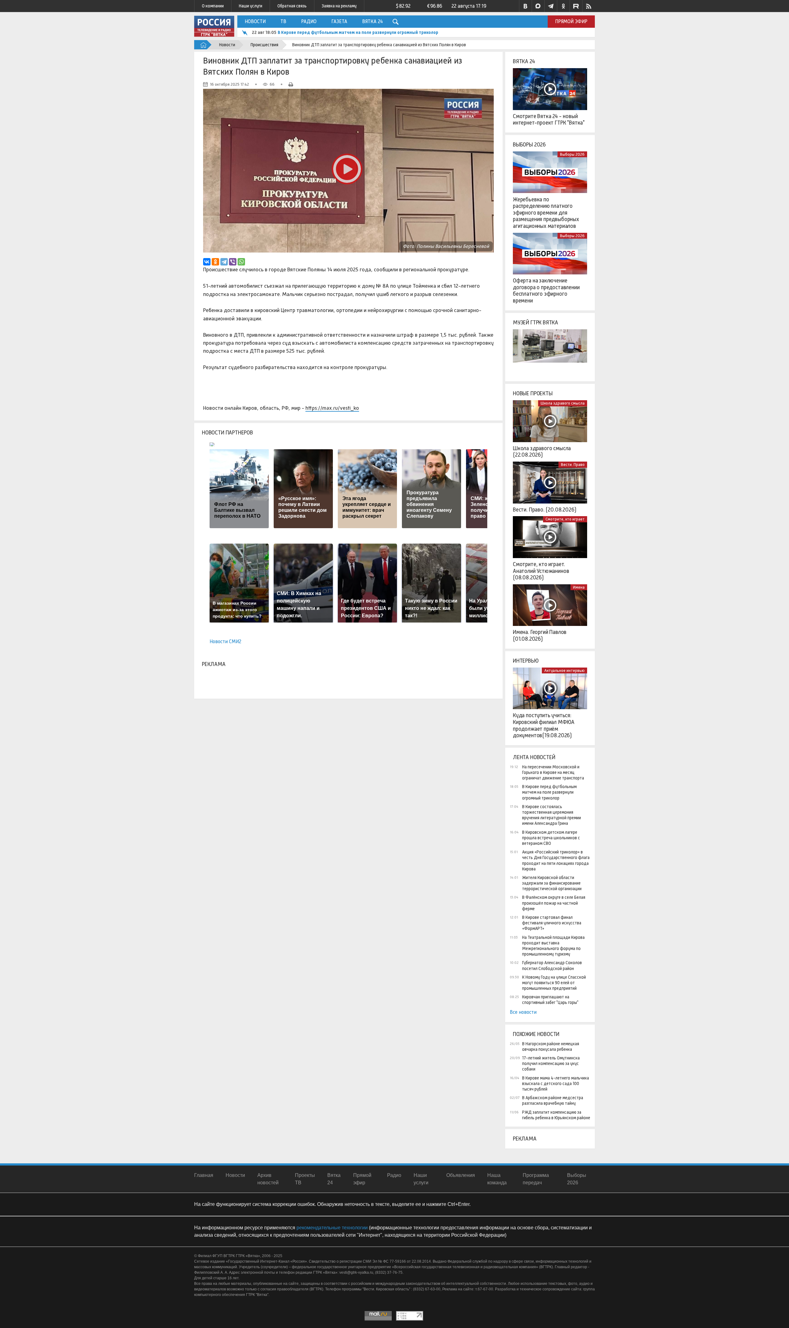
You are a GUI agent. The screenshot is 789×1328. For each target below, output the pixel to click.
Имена (579, 587)
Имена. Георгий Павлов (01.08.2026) (539, 635)
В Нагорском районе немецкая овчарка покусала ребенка (550, 1046)
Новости (255, 21)
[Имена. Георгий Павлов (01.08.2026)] (550, 605)
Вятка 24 (372, 21)
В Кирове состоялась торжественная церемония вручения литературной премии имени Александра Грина (386, 32)
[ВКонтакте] (207, 261)
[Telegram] (224, 261)
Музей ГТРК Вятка (535, 322)
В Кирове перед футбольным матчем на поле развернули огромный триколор (549, 792)
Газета (339, 21)
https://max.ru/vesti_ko (332, 408)
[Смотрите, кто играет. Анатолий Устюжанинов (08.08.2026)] (550, 537)
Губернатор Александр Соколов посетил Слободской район (552, 965)
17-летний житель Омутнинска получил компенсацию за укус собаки (551, 1063)
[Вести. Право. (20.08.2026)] (550, 483)
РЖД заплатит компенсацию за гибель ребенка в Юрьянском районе (556, 1115)
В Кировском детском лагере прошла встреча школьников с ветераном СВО (551, 838)
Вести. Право (573, 464)
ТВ (283, 21)
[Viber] (232, 261)
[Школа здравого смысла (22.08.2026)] (550, 421)
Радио (309, 21)
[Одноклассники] (215, 261)
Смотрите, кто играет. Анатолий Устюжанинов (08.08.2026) (541, 571)
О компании (213, 5)
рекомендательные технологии (332, 1227)
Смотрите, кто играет (565, 519)
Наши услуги (250, 5)
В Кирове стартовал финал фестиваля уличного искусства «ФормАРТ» (551, 923)
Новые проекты (533, 393)
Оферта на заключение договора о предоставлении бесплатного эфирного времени (546, 291)
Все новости (523, 1012)
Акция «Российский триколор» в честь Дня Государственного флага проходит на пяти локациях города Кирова (556, 860)
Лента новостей (534, 757)
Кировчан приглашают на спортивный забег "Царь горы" (550, 999)
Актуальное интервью (564, 670)
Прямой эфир (571, 21)
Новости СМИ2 (225, 641)
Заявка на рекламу (339, 5)
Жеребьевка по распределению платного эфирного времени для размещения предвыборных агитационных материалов (546, 212)
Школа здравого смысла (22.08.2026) (542, 451)
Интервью (526, 661)
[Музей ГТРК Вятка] (550, 350)
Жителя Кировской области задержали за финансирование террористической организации (552, 883)
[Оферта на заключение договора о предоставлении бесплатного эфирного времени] (550, 254)
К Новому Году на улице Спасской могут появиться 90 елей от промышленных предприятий (554, 983)
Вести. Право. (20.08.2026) (544, 510)
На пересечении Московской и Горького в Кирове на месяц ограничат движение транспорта (553, 772)
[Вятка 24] (550, 89)
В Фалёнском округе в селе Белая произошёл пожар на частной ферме (553, 903)
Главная (203, 1175)
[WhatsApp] (241, 261)
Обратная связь (292, 5)
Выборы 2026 (529, 145)
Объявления (460, 1175)
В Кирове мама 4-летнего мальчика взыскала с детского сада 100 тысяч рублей (555, 1083)
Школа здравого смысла (563, 403)
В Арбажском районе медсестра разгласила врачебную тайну (552, 1100)
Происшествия (264, 44)
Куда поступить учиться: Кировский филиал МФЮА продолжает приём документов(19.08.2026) (543, 725)
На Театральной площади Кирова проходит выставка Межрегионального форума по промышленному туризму (553, 946)
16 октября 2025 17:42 (229, 84)
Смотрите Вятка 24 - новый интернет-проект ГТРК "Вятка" (549, 119)
